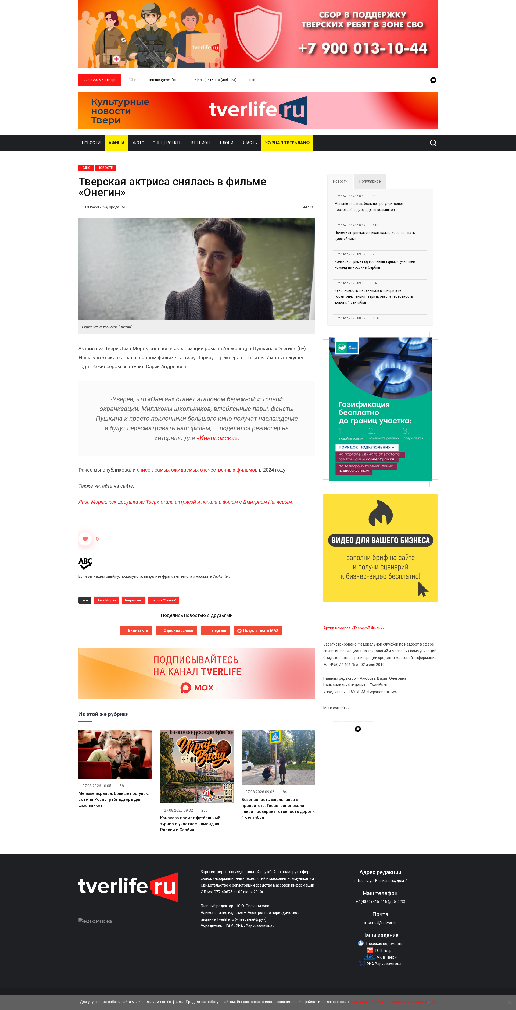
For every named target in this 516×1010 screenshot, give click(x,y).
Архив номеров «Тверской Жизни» (354, 628)
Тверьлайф (133, 600)
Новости (91, 142)
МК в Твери (387, 957)
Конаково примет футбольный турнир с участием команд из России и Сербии (190, 824)
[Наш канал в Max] (433, 80)
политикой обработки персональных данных (389, 1002)
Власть (249, 142)
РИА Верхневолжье (384, 964)
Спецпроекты (167, 142)
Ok (434, 1002)
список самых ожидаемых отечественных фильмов (197, 470)
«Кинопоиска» (217, 438)
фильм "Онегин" (164, 600)
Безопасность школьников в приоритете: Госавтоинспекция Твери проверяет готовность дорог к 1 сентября (374, 296)
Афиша (117, 142)
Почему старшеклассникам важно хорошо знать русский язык (375, 235)
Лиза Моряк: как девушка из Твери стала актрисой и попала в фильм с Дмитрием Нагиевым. (185, 502)
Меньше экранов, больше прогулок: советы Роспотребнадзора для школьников (113, 799)
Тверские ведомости (384, 943)
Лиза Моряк (106, 600)
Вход (253, 80)
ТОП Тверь (384, 950)
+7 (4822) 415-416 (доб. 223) (213, 80)
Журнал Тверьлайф (287, 142)
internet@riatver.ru (380, 922)
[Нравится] (85, 539)
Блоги (226, 142)
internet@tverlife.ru (163, 80)
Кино (86, 168)
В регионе (201, 142)
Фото (138, 142)
